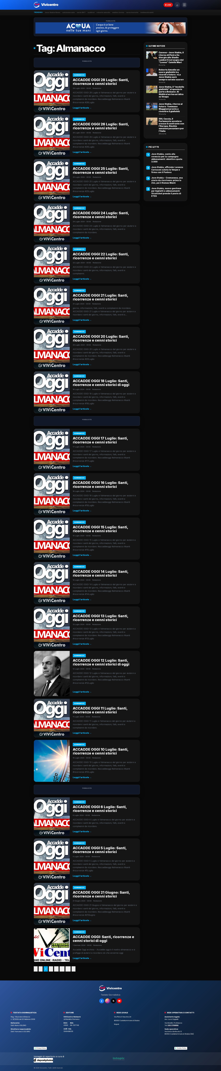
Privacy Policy (41, 1048)
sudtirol (91, 12)
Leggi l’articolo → (82, 107)
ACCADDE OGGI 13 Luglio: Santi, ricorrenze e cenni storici (100, 618)
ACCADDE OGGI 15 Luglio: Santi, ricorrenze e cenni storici (100, 529)
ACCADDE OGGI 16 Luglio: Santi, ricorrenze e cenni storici (100, 485)
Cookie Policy (181, 1048)
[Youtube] (119, 1000)
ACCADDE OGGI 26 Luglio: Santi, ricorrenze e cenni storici (101, 126)
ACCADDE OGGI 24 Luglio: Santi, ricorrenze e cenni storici (101, 215)
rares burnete (132, 12)
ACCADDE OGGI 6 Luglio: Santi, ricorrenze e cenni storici (100, 809)
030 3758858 (173, 1025)
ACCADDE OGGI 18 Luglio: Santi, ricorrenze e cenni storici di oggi (101, 383)
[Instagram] (107, 1000)
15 (68, 969)
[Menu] (184, 5)
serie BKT (81, 12)
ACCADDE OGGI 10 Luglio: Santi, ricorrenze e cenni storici (100, 751)
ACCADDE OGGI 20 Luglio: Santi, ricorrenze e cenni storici (101, 338)
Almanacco (79, 75)
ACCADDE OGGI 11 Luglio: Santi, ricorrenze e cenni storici (100, 710)
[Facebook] (101, 1000)
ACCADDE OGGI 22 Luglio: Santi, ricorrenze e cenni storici (101, 256)
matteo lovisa (118, 12)
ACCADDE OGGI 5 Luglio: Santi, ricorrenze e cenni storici (100, 850)
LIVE (169, 5)
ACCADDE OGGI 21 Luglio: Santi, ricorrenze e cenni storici (100, 297)
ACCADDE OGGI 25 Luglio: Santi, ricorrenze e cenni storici (101, 170)
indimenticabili (146, 12)
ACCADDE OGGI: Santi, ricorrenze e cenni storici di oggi (103, 939)
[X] (113, 1000)
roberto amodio (103, 12)
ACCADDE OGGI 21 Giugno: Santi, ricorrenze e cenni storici (101, 894)
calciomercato (68, 12)
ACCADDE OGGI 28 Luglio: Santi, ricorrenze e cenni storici (101, 82)
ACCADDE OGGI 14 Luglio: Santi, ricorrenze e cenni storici (100, 573)
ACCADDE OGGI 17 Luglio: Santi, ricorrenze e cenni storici (100, 440)
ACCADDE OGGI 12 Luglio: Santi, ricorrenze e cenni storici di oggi (101, 662)
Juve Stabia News (52, 12)
